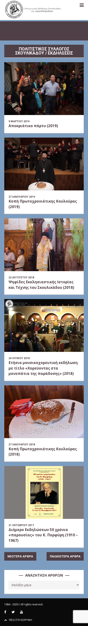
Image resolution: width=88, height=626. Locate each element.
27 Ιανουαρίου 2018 (22, 444)
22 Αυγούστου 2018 (21, 277)
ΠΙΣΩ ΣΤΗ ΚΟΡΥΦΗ (20, 620)
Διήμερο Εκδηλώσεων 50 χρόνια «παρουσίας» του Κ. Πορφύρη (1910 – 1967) (43, 535)
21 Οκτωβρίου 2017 (21, 525)
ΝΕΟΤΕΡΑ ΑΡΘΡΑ (20, 556)
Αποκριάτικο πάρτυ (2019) (33, 125)
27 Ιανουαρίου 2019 (22, 196)
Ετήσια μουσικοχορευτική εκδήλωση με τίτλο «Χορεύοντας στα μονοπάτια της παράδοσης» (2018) (43, 368)
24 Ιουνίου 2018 (19, 358)
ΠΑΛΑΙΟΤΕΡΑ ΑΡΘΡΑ (65, 556)
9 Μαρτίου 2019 (19, 121)
